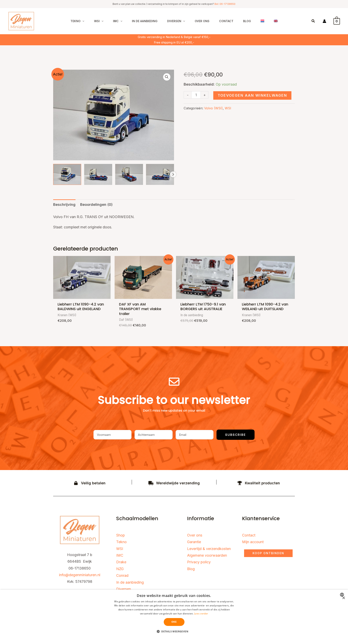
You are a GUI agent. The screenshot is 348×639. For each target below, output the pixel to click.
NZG (120, 569)
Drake (121, 562)
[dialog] (174, 614)
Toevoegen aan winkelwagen (252, 95)
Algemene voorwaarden (207, 555)
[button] (82, 21)
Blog (191, 569)
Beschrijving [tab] (64, 204)
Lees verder (201, 613)
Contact (248, 535)
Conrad (122, 575)
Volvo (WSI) (213, 108)
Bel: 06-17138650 (224, 3)
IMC (119, 555)
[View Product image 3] (129, 174)
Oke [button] (174, 621)
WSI (228, 108)
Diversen (123, 589)
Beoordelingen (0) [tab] (96, 204)
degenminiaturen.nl (84, 575)
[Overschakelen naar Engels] (275, 21)
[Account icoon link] (324, 21)
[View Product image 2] (98, 174)
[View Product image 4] (160, 174)
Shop (120, 535)
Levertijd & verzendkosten (209, 549)
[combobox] (342, 595)
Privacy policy (199, 562)
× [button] (343, 598)
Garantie (194, 542)
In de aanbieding (130, 582)
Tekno (121, 542)
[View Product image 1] (67, 174)
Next (173, 174)
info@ (64, 575)
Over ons (194, 535)
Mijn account (253, 542)
